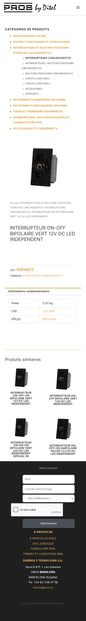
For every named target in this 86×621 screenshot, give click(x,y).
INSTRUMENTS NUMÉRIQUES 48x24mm (39, 99)
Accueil (14, 202)
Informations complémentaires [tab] (28, 291)
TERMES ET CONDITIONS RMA (43, 553)
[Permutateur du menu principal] (78, 7)
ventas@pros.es (43, 587)
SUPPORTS (32, 93)
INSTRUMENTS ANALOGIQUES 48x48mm (40, 105)
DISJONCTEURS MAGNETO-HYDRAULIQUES (41, 41)
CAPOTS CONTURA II (37, 78)
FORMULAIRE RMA (43, 548)
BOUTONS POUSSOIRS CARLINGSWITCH (49, 73)
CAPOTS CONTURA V (37, 83)
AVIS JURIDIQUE (43, 543)
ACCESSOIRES (33, 88)
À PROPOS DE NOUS (43, 538)
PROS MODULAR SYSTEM (29, 36)
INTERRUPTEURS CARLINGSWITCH (48, 57)
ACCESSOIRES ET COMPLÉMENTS (35, 128)
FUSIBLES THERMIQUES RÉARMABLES (38, 111)
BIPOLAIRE (50, 319)
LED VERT (49, 311)
